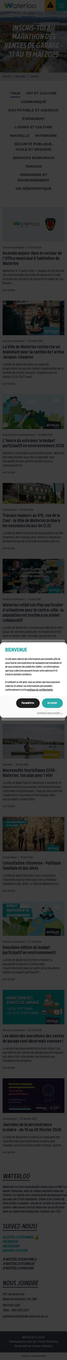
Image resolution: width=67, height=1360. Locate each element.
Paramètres (28, 703)
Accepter (52, 703)
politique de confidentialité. (40, 690)
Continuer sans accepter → (50, 713)
